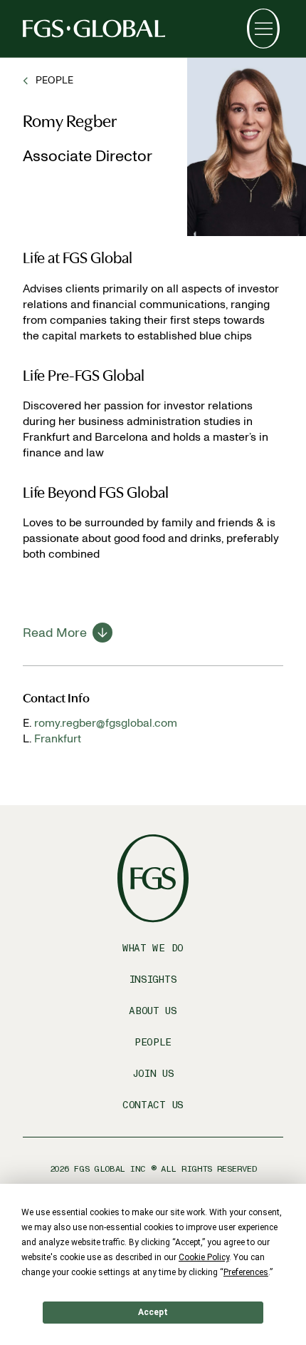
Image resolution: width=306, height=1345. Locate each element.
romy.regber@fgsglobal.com (105, 723)
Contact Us (153, 1105)
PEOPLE (54, 80)
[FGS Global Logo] (94, 28)
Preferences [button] (245, 1272)
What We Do (153, 948)
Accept (153, 1312)
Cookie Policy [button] (204, 1257)
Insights (153, 979)
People (153, 1042)
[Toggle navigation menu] (263, 28)
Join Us (153, 1074)
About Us (153, 1011)
